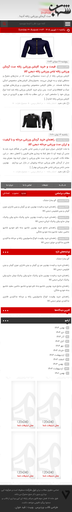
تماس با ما (27, 185)
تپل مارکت (30, 490)
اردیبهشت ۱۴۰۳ (55, 369)
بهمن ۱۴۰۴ (60, 328)
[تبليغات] (48, 428)
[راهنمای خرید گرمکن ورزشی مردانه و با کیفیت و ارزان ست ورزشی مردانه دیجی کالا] (36, 130)
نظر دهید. (61, 103)
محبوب (15, 193)
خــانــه (62, 185)
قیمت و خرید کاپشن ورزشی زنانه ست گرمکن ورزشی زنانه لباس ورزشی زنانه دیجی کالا (36, 69)
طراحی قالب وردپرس (46, 507)
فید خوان (20, 507)
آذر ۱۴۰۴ (60, 337)
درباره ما (9, 185)
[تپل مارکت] (54, 9)
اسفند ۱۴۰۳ (58, 359)
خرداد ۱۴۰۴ (58, 350)
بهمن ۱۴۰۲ (60, 373)
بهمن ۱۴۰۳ (58, 364)
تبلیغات (45, 185)
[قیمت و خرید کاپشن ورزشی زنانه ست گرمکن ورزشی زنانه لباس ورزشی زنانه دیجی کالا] (36, 57)
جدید (23, 193)
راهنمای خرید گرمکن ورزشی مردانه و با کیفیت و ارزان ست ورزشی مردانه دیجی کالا (36, 142)
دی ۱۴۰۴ (60, 332)
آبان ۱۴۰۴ (59, 341)
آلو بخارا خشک (49, 200)
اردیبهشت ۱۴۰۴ (56, 355)
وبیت (30, 507)
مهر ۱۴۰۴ (60, 346)
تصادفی (6, 193)
